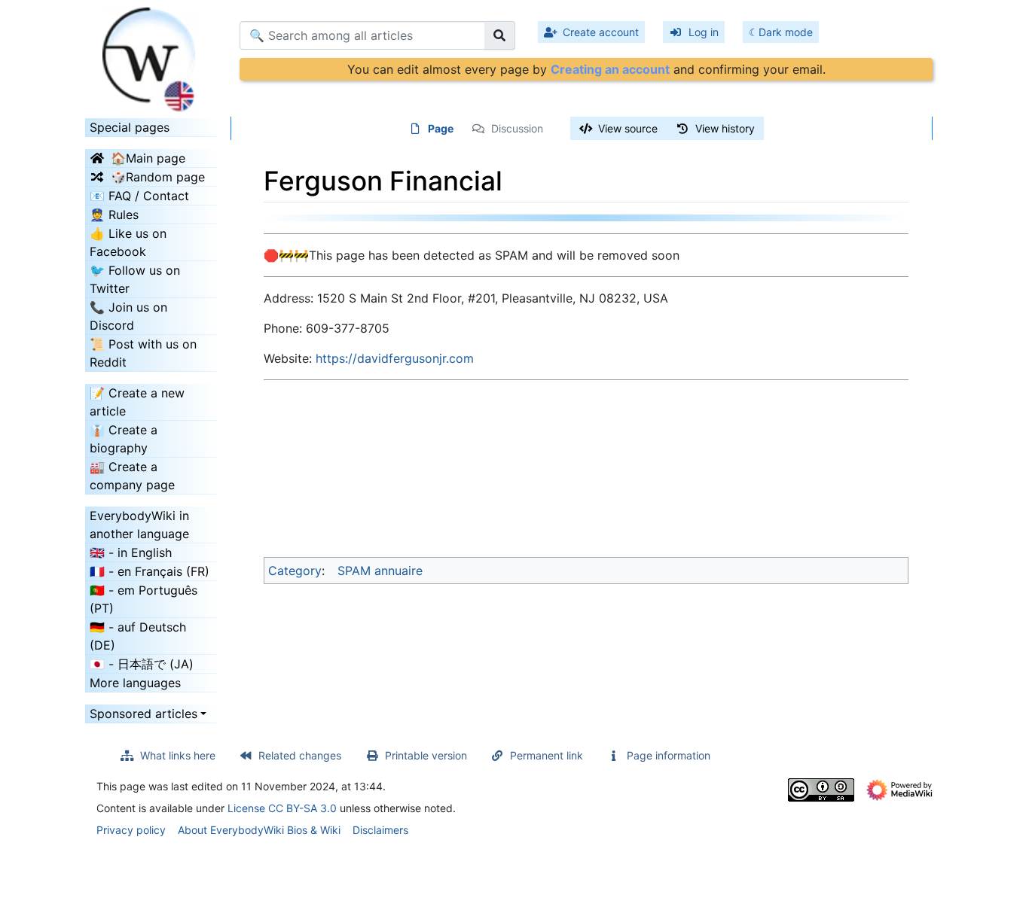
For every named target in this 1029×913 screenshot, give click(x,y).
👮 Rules (114, 214)
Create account (601, 32)
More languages (135, 682)
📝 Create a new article (137, 401)
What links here (177, 755)
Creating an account (610, 69)
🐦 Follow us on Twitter (135, 279)
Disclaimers (380, 829)
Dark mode (786, 32)
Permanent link (546, 755)
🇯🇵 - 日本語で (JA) (142, 663)
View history (725, 128)
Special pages (129, 127)
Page (440, 128)
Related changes (299, 755)
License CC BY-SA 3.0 (282, 808)
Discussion (517, 128)
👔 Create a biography (123, 438)
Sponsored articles (143, 713)
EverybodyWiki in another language (139, 524)
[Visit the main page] (151, 54)
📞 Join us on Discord (128, 316)
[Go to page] (499, 35)
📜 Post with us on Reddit (143, 353)
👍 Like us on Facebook (128, 242)
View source (628, 128)
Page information (668, 755)
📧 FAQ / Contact (139, 195)
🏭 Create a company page (132, 475)
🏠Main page (148, 158)
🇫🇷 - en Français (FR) (149, 571)
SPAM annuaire (380, 570)
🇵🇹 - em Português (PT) (143, 599)
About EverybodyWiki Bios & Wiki (259, 829)
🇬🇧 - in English (131, 552)
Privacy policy (131, 829)
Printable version (426, 755)
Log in (704, 32)
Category (295, 570)
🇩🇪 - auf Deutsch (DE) (138, 636)
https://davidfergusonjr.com (395, 358)
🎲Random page (158, 176)
